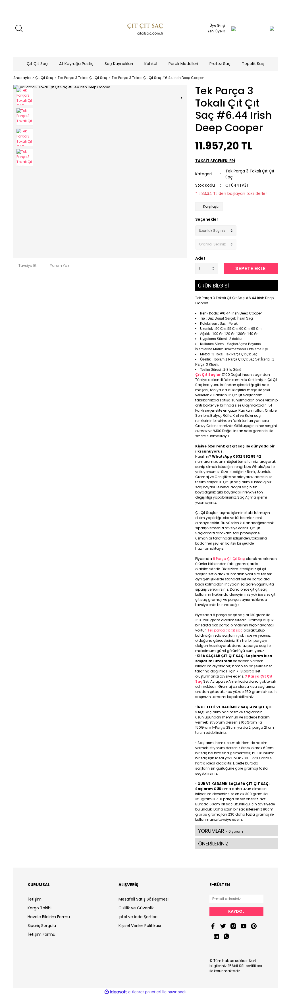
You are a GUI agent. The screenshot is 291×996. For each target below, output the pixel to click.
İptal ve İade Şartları (138, 917)
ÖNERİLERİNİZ (213, 843)
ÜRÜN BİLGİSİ (213, 285)
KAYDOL (236, 911)
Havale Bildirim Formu (49, 917)
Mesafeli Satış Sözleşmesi (144, 899)
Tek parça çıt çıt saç (225, 630)
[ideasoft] (115, 992)
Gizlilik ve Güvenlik (136, 908)
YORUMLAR (220, 830)
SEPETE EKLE (250, 268)
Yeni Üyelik (216, 31)
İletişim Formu (41, 934)
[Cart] (261, 28)
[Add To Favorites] (182, 93)
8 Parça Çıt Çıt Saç (229, 558)
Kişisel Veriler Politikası (140, 925)
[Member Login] (233, 28)
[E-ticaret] (144, 992)
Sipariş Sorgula (42, 925)
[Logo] (145, 28)
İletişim (34, 899)
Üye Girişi (217, 25)
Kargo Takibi (39, 908)
